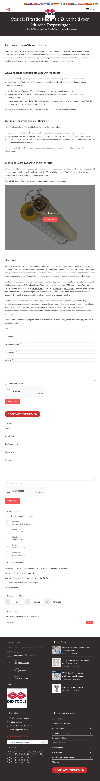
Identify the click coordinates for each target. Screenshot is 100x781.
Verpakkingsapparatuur (18, 730)
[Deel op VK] (40, 753)
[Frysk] (52, 3)
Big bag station (58, 728)
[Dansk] (35, 3)
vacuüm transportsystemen (35, 304)
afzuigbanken (37, 288)
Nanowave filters (11, 587)
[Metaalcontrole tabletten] (56, 688)
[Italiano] (66, 3)
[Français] (49, 3)
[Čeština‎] (32, 3)
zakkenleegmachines (65, 301)
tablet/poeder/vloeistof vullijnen (52, 310)
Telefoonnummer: (13, 344)
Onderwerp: (11, 352)
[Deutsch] (55, 3)
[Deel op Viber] (34, 753)
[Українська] (96, 3)
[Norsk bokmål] (79, 3)
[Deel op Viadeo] (22, 760)
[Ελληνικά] (59, 3)
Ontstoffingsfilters (59, 738)
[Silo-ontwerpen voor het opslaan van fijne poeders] (56, 662)
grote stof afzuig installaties (27, 285)
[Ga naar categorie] (45, 742)
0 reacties (74, 653)
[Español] (89, 3)
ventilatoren (69, 288)
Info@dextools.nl (21, 671)
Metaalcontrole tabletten (73, 687)
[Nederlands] (38, 3)
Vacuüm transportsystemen (20, 718)
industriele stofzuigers (78, 282)
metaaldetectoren (58, 307)
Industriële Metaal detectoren (21, 726)
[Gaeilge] (62, 3)
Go (89, 622)
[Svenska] (93, 3)
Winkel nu (50, 219)
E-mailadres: (11, 336)
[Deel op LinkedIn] (28, 753)
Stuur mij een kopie (15, 383)
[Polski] (83, 3)
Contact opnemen (23, 414)
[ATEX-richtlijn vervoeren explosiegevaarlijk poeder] (56, 675)
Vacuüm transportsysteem (63, 757)
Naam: (8, 328)
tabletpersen (45, 307)
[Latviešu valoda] (69, 3)
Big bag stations (16, 722)
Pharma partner (58, 743)
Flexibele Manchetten (61, 724)
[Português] (86, 3)
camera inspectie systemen (24, 310)
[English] (42, 3)
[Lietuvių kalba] (72, 3)
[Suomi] (45, 3)
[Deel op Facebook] (15, 753)
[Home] (23, 29)
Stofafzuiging (57, 748)
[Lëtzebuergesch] (76, 3)
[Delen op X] (9, 753)
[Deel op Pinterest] (22, 753)
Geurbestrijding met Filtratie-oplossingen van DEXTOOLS (27, 578)
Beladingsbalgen (58, 719)
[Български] (25, 3)
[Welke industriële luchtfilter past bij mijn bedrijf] (56, 650)
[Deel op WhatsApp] (28, 760)
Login (9, 684)
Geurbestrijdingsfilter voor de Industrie (20, 573)
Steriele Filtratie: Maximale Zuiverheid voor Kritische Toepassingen (52, 29)
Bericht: (9, 360)
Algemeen (56, 762)
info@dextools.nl (18, 547)
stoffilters (57, 288)
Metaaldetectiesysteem (62, 733)
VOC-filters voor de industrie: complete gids (21, 583)
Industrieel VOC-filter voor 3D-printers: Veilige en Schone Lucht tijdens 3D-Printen (36, 568)
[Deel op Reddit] (9, 760)
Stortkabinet (57, 752)
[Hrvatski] (28, 3)
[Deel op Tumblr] (15, 760)
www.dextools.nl (18, 555)
